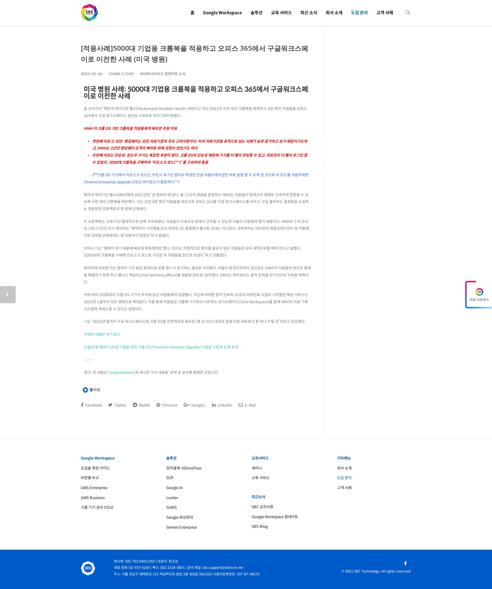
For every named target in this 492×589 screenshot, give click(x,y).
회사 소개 (334, 12)
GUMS (171, 507)
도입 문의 (359, 12)
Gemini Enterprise (181, 527)
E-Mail (250, 405)
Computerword (121, 372)
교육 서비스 (281, 12)
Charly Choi (121, 73)
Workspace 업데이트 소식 (163, 73)
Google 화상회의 (179, 517)
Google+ (198, 405)
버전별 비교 (90, 477)
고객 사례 (384, 12)
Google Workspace (222, 12)
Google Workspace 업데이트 (275, 516)
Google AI (174, 487)
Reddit (144, 405)
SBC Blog (260, 526)
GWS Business (93, 497)
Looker (172, 497)
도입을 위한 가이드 (95, 468)
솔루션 (257, 12)
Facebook (93, 405)
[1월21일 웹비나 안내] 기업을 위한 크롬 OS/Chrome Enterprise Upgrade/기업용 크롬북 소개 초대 (161, 347)
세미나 (257, 468)
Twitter (119, 405)
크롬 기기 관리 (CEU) (97, 507)
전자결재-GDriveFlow (183, 468)
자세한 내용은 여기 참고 (102, 334)
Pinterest (169, 405)
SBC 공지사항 (262, 506)
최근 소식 (308, 12)
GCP (169, 477)
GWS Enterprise (94, 487)
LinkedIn (224, 405)
